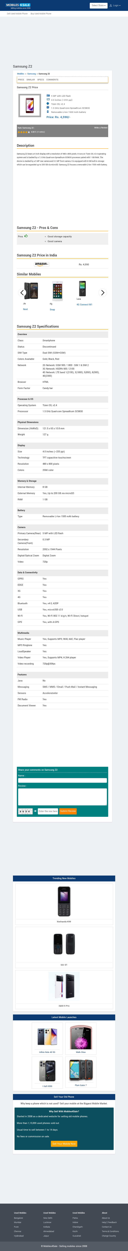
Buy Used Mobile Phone (41, 13)
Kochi (75, 1231)
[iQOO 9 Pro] (64, 970)
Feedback (112, 1222)
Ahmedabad (48, 1231)
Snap (52, 309)
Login (116, 5)
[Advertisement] (64, 40)
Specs (40, 79)
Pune (16, 1227)
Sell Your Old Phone (64, 1097)
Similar (31, 79)
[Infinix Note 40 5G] (47, 1023)
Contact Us (106, 1227)
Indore (75, 1222)
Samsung (31, 73)
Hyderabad (19, 1236)
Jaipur (46, 1236)
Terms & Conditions (110, 1231)
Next (25, 309)
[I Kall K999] (47, 1057)
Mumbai (17, 1222)
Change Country (109, 1236)
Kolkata (46, 1227)
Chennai (17, 1231)
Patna (75, 1218)
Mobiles (20, 73)
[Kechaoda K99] (64, 884)
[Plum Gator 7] (80, 1057)
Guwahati (77, 1236)
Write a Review (100, 127)
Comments (52, 79)
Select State (98, 5)
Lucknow (47, 1222)
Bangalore (18, 1218)
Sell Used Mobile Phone (17, 13)
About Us (106, 1218)
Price (21, 79)
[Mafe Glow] (80, 1023)
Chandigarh (78, 1227)
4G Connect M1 (84, 304)
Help (104, 1222)
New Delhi (47, 1218)
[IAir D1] (64, 927)
